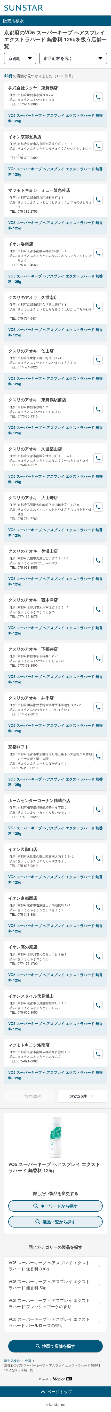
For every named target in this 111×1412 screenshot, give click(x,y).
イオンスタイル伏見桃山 (31, 996)
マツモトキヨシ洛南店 (29, 1044)
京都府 (15, 58)
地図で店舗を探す (58, 1346)
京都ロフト (18, 746)
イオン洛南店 (20, 243)
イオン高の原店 (22, 947)
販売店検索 (12, 1360)
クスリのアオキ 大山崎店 (33, 497)
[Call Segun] (98, 97)
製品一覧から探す (59, 1222)
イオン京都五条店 (24, 136)
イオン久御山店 (22, 849)
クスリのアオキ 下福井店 (33, 649)
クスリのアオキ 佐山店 (31, 350)
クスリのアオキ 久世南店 (33, 297)
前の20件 (32, 1096)
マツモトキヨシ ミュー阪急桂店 (39, 190)
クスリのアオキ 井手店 (31, 697)
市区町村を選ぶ (58, 58)
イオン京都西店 (22, 898)
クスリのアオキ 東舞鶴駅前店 (37, 399)
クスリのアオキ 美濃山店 (33, 551)
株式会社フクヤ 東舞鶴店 (33, 87)
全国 (28, 1360)
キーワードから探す (59, 1206)
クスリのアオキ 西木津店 (33, 600)
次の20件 (78, 1096)
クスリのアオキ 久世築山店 (35, 448)
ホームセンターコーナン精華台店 (39, 800)
